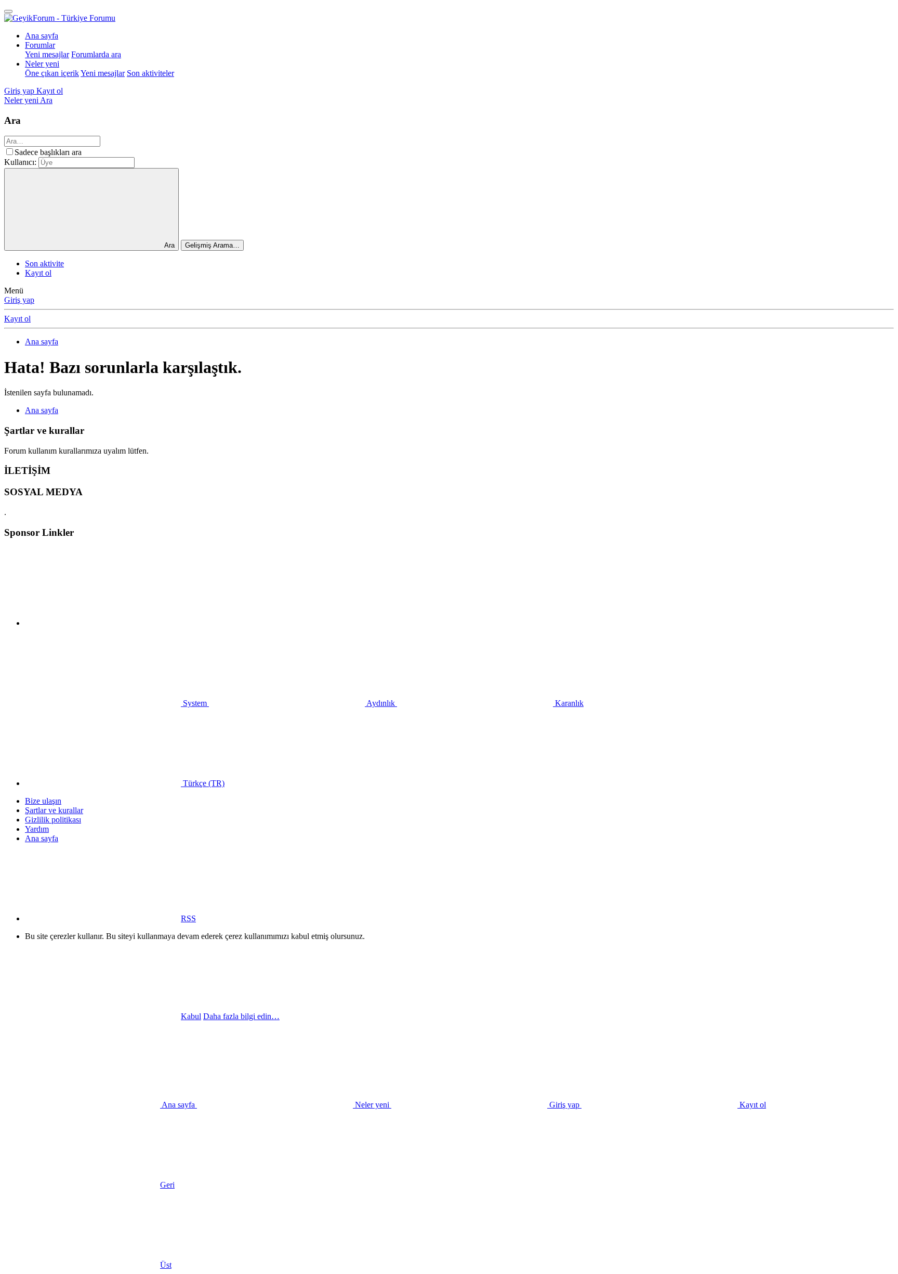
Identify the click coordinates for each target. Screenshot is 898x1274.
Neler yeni (42, 63)
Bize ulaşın (43, 800)
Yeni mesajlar (47, 54)
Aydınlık (381, 703)
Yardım (37, 829)
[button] (103, 623)
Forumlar (40, 45)
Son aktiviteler (150, 73)
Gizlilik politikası (53, 819)
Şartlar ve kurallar (54, 810)
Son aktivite (44, 263)
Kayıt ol (38, 272)
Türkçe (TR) (202, 783)
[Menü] (8, 11)
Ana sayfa (41, 35)
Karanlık (568, 703)
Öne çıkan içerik (52, 73)
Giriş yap (19, 299)
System (195, 703)
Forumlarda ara (96, 54)
